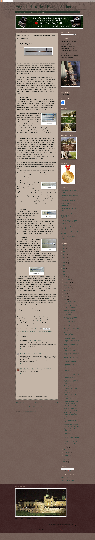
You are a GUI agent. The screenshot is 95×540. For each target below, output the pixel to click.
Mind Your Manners (69, 399)
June (65, 296)
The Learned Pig (68, 370)
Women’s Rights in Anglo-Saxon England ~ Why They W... (71, 334)
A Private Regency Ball (70, 325)
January (66, 455)
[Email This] (44, 329)
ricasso (39, 331)
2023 (64, 251)
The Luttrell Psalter (69, 377)
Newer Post (20, 403)
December (67, 279)
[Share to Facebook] (48, 329)
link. (49, 298)
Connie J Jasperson (25, 353)
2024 (64, 248)
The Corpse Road (68, 386)
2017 (64, 265)
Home (19, 12)
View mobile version (37, 406)
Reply (22, 348)
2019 (64, 260)
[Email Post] (41, 329)
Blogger (62, 530)
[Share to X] (46, 329)
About (25, 12)
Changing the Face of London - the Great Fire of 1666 (71, 340)
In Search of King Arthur (70, 406)
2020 (64, 257)
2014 (64, 274)
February (67, 452)
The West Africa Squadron (68, 200)
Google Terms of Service (67, 480)
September (67, 288)
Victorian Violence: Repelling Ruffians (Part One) (71, 394)
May (65, 299)
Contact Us (33, 12)
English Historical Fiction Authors (44, 6)
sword (43, 331)
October (66, 285)
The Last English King (70, 361)
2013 (64, 277)
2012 (64, 459)
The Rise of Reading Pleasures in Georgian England (70, 414)
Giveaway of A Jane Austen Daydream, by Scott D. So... (71, 420)
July (65, 293)
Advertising (42, 12)
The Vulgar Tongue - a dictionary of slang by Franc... (70, 366)
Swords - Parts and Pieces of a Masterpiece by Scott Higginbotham (69, 215)
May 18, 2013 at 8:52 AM (37, 353)
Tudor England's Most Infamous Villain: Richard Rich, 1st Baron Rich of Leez (69, 222)
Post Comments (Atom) (29, 411)
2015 (64, 271)
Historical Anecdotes (69, 310)
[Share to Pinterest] (49, 329)
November (67, 282)
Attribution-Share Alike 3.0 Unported (64, 526)
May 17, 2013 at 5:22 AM (34, 340)
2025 (64, 246)
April (65, 447)
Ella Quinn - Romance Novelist (28, 369)
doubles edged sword (27, 331)
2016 (64, 268)
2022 (64, 254)
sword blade (49, 331)
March (66, 449)
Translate (73, 470)
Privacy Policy (64, 477)
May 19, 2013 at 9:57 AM (44, 369)
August (66, 290)
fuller (35, 331)
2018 (64, 263)
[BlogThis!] (45, 329)
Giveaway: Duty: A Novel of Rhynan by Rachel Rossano (71, 382)
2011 (64, 462)
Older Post (54, 403)
